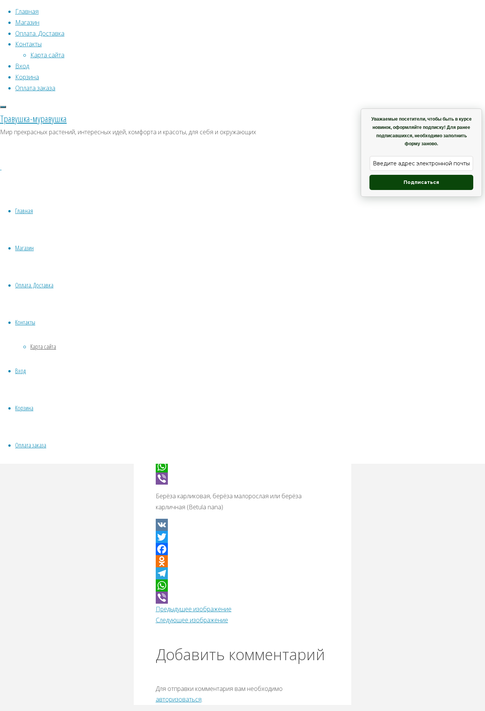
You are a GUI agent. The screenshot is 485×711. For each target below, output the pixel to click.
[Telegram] (243, 573)
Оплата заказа (30, 445)
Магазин (24, 247)
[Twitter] (243, 537)
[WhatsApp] (243, 466)
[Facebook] (243, 549)
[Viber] (243, 478)
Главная (24, 210)
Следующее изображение (192, 620)
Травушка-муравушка (33, 118)
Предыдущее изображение (194, 609)
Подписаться (421, 182)
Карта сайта (43, 346)
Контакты (25, 322)
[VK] (243, 525)
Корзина (24, 407)
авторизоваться (179, 699)
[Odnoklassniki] (243, 561)
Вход (20, 370)
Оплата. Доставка (34, 285)
